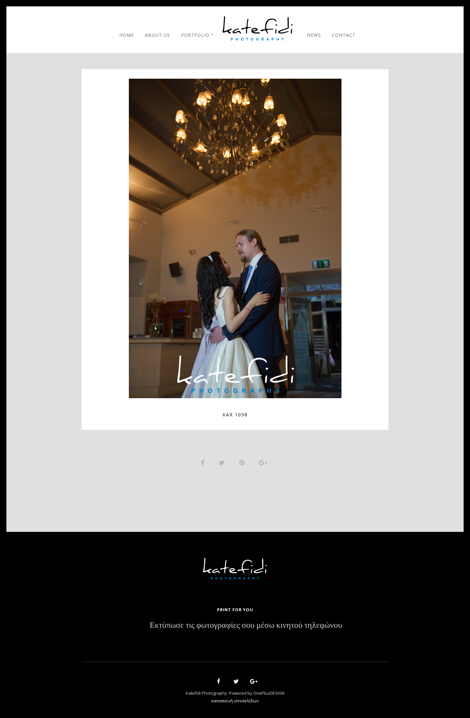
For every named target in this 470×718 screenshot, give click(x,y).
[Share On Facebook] (204, 462)
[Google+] (251, 682)
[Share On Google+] (264, 462)
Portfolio (195, 35)
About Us (157, 35)
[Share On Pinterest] (243, 462)
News (314, 35)
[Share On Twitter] (222, 462)
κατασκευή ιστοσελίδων (235, 701)
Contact (344, 35)
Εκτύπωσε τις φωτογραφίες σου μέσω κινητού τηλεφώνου (246, 625)
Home (126, 35)
